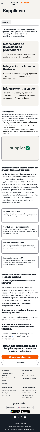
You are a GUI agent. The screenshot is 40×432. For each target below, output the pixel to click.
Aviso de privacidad (20, 423)
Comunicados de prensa (29, 378)
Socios (4, 380)
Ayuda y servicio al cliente (9, 392)
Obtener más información (20, 357)
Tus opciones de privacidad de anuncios (20, 426)
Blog (23, 373)
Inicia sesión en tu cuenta (29, 392)
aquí (13, 336)
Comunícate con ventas (9, 390)
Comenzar (20, 363)
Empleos (4, 383)
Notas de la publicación (28, 376)
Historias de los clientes (9, 378)
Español (11, 407)
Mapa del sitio (6, 395)
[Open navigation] (2, 3)
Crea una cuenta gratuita (29, 390)
